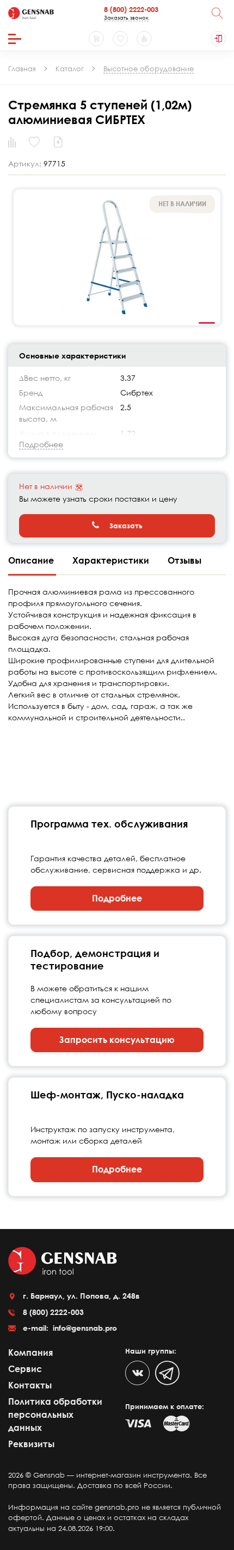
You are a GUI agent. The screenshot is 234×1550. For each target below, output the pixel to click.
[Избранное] (120, 38)
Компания (30, 1352)
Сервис (25, 1368)
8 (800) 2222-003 (131, 9)
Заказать (125, 525)
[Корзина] (96, 38)
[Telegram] (167, 1373)
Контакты (30, 1385)
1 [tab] (207, 323)
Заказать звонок (126, 17)
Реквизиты (31, 1443)
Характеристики (111, 560)
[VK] (137, 1373)
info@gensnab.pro (84, 1327)
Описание (32, 560)
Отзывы (184, 560)
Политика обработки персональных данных (55, 1414)
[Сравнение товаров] (144, 38)
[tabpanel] (117, 257)
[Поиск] (217, 13)
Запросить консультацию (117, 1039)
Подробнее (117, 898)
